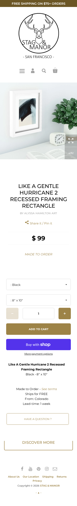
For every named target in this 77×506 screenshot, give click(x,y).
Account (33, 70)
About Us (14, 476)
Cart (55, 70)
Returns (62, 476)
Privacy (37, 480)
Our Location (31, 476)
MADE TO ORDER (38, 254)
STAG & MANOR (50, 485)
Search (44, 70)
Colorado (41, 399)
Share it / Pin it (40, 223)
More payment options (38, 354)
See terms (49, 389)
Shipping (47, 476)
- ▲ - (38, 492)
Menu (22, 70)
